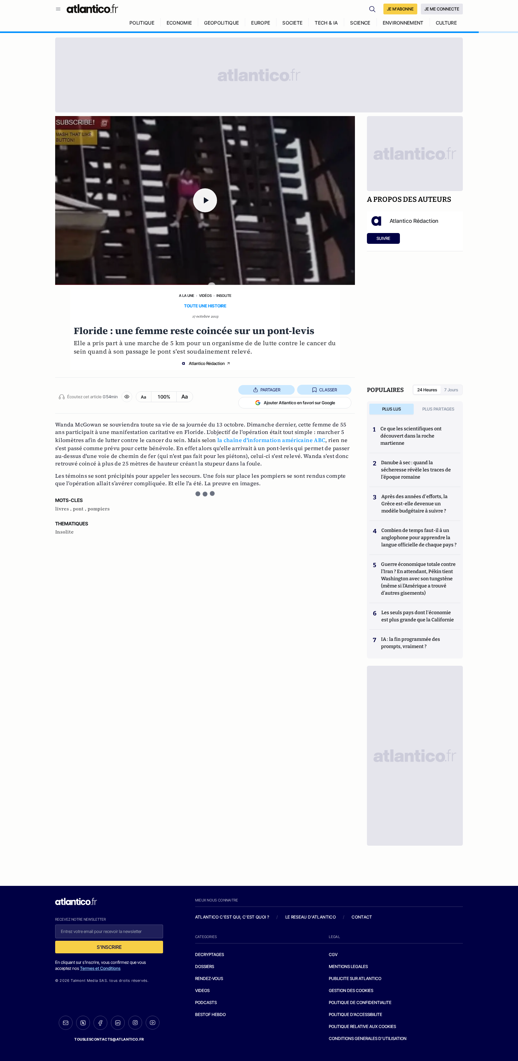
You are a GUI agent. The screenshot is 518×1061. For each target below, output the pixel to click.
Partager (270, 389)
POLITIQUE (142, 23)
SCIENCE (360, 23)
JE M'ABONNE (400, 8)
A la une (186, 295)
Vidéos (205, 295)
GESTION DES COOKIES (351, 990)
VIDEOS (202, 990)
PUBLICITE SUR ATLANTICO (355, 978)
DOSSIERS (204, 966)
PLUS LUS (391, 408)
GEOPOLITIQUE (221, 23)
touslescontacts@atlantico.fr (109, 1039)
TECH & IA (326, 23)
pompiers (99, 509)
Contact (362, 916)
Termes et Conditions (100, 968)
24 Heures (427, 389)
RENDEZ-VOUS (209, 978)
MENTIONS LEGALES (348, 966)
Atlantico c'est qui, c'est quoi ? (232, 916)
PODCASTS (206, 1002)
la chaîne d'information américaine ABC (271, 440)
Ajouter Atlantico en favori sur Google (299, 402)
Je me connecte (441, 8)
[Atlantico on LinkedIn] (118, 1023)
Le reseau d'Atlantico (310, 916)
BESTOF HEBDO (210, 1014)
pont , (80, 509)
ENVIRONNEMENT (403, 23)
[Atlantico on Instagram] (135, 1023)
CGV (333, 954)
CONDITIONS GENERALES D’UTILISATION (367, 1038)
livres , (64, 509)
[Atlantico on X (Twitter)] (83, 1023)
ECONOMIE (179, 23)
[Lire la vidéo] (205, 200)
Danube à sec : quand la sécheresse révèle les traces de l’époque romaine (416, 470)
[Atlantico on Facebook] (100, 1023)
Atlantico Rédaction (207, 363)
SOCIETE (292, 23)
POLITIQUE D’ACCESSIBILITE (355, 1014)
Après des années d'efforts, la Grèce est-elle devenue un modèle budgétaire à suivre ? (414, 504)
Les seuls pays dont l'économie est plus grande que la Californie (417, 616)
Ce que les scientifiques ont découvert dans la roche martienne (411, 436)
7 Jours (451, 389)
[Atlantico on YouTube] (152, 1023)
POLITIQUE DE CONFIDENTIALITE (360, 1002)
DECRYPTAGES (209, 954)
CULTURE (446, 23)
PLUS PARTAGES (438, 408)
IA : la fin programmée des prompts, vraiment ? (410, 642)
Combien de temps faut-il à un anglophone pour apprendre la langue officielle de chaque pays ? (419, 538)
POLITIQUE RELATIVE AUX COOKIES (362, 1026)
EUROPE (260, 23)
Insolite (223, 295)
